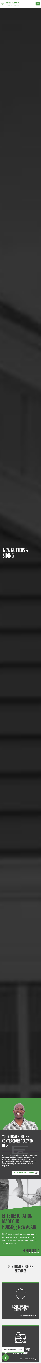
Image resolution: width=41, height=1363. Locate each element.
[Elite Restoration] (10, 3)
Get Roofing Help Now (23, 1173)
